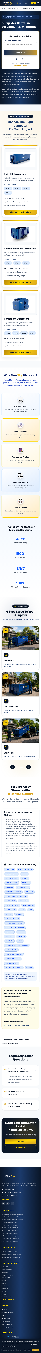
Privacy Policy (6, 1318)
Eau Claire (23, 901)
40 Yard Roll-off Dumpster (10, 1230)
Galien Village (28, 905)
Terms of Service (7, 1325)
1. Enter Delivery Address (12, 40)
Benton (25, 874)
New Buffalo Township (14, 923)
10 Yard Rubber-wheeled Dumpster (12, 1214)
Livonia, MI (5, 1289)
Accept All (35, 1350)
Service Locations (13, 8)
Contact (4, 1315)
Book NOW (20, 52)
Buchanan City (22, 887)
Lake (30, 910)
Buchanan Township (13, 892)
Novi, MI (4, 1294)
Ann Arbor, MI (6, 1278)
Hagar (22, 910)
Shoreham (9, 941)
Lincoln (9, 914)
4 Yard (16, 333)
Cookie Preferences (8, 1328)
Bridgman (9, 887)
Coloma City (10, 901)
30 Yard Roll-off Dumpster (10, 1228)
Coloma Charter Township (16, 896)
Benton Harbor (11, 878)
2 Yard (8, 333)
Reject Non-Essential (23, 1350)
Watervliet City (12, 963)
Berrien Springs (12, 883)
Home (3, 8)
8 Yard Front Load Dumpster (10, 1241)
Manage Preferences (9, 1350)
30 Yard (25, 188)
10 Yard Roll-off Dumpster (9, 1222)
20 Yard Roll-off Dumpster (10, 1225)
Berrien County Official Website (16, 1025)
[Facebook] (8, 1203)
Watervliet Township (14, 968)
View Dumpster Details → (20, 212)
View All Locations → (8, 1299)
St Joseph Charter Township (17, 945)
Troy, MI (4, 1291)
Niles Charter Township (15, 927)
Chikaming (29, 892)
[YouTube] (3, 1203)
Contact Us (20, 1148)
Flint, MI (4, 1283)
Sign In (34, 3)
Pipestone (9, 936)
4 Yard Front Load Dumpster (10, 1236)
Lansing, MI (5, 1280)
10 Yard (8, 188)
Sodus (19, 941)
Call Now (20, 1141)
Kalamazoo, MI (6, 1297)
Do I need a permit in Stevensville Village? (15, 1040)
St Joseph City (11, 950)
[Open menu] (38, 3)
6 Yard (24, 333)
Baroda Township (25, 869)
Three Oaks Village (13, 959)
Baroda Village (11, 874)
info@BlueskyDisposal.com (13, 1192)
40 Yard (8, 193)
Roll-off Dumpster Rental (9, 1251)
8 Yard (32, 333)
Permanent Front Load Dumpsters (12, 1257)
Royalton (21, 936)
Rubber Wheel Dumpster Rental (11, 1254)
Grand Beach (10, 910)
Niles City (9, 932)
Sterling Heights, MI (7, 1275)
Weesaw (29, 968)
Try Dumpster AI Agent (20, 66)
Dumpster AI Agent (7, 1312)
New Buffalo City (12, 918)
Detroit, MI (5, 1267)
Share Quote (22, 59)
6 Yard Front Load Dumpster (10, 1238)
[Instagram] (12, 1203)
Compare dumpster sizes (10, 1043)
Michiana (19, 914)
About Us (4, 1309)
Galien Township (12, 905)
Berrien (25, 878)
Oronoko (21, 932)
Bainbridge (10, 869)
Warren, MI (5, 1272)
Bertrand (26, 883)
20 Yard (16, 188)
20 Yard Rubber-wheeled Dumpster (12, 1217)
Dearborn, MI (5, 1286)
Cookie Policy (6, 1322)
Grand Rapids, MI (7, 1270)
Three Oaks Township (14, 954)
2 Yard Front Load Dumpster (10, 1233)
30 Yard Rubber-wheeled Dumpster (12, 1219)
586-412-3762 (9, 1189)
